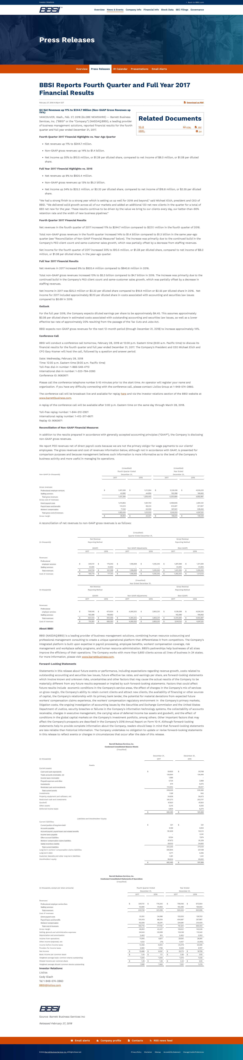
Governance (197, 9)
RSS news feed (163, 1040)
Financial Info (151, 9)
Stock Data (167, 9)
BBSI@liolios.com (50, 985)
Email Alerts (159, 68)
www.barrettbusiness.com (55, 397)
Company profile (111, 1040)
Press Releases (100, 68)
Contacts (137, 1040)
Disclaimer (148, 1052)
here (123, 393)
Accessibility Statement (172, 1052)
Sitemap (158, 1052)
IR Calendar (120, 68)
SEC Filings (182, 9)
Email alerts (82, 1040)
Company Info (133, 9)
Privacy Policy (136, 1052)
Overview (99, 9)
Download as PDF (195, 102)
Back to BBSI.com (196, 2)
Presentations (139, 68)
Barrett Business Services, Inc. (56, 1052)
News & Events (115, 9)
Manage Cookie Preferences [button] (193, 1052)
